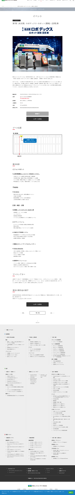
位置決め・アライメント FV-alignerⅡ (60, 442)
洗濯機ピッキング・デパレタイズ (13, 353)
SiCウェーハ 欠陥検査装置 (58, 347)
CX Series (16, 191)
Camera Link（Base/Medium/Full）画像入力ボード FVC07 (38, 456)
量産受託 (54, 400)
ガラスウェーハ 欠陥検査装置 (58, 350)
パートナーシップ (11, 472)
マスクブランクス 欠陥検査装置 (59, 354)
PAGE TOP (37, 322)
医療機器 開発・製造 (57, 402)
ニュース (48, 470)
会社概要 (18, 489)
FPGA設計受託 (56, 398)
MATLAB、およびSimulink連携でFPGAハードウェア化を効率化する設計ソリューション (61, 397)
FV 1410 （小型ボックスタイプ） (36, 442)
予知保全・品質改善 (33, 337)
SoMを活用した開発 (57, 422)
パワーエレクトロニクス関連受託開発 (60, 430)
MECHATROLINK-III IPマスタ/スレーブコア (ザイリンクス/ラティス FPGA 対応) (33, 381)
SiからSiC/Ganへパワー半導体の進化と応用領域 (61, 417)
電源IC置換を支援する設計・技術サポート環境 (61, 420)
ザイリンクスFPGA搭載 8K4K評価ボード (14, 389)
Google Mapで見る (25, 98)
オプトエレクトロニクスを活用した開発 (60, 427)
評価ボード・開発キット (10, 371)
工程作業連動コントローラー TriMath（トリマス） (15, 345)
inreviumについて (11, 468)
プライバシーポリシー (32, 489)
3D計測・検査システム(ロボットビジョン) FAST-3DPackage (61, 451)
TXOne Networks (18, 248)
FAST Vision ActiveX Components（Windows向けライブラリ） (15, 456)
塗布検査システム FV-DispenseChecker (60, 458)
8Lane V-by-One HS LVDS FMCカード (14, 382)
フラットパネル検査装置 (57, 341)
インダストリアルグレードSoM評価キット (15, 391)
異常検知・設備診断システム (35, 341)
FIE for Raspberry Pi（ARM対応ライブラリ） (15, 454)
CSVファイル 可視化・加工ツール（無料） (38, 345)
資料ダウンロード (62, 470)
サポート (61, 468)
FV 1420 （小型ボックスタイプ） (36, 443)
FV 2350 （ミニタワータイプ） (36, 447)
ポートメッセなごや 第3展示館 (25, 96)
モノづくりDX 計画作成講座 (35, 349)
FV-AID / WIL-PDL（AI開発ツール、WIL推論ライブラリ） (15, 452)
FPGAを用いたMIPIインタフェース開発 (60, 380)
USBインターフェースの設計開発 (59, 411)
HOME (3, 6)
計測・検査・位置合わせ (56, 437)
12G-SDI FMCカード (11, 379)
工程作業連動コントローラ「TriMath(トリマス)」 (26, 173)
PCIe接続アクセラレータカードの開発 (60, 382)
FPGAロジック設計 (56, 379)
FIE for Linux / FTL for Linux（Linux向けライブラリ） (15, 444)
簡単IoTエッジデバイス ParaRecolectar (37, 356)
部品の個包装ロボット (11, 349)
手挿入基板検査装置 (57, 361)
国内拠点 (51, 489)
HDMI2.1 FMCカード (11, 376)
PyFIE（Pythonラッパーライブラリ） (14, 449)
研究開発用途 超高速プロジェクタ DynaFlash (15, 395)
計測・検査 (54, 337)
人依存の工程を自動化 (10, 337)
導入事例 (29, 468)
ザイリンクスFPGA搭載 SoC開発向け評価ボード (15, 387)
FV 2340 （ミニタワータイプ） (36, 445)
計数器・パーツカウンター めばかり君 (23, 210)
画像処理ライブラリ (10, 437)
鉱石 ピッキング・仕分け (12, 356)
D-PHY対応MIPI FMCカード (12, 377)
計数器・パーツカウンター (58, 362)
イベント (14, 6)
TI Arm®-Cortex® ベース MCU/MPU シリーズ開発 (61, 377)
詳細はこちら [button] (4, 493)
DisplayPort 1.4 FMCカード (12, 381)
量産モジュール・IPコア (33, 371)
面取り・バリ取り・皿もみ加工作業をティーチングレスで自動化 (15, 342)
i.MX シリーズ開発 (56, 388)
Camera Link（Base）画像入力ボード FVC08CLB (37, 453)
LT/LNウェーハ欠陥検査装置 (58, 349)
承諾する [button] (71, 492)
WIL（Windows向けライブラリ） (13, 442)
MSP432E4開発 (56, 390)
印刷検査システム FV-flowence (59, 446)
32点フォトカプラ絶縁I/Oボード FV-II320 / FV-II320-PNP (38, 459)
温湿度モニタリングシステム (58, 364)
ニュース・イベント (8, 6)
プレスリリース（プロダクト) (42, 489)
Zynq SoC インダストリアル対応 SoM (44, 376)
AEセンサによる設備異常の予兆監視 (37, 354)
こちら (20, 298)
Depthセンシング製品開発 (58, 425)
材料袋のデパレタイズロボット (13, 347)
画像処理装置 (31, 437)
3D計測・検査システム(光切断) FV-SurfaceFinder (59, 454)
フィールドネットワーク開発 (58, 414)
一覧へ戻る (37, 312)
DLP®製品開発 (56, 428)
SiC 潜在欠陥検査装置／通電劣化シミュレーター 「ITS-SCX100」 (61, 356)
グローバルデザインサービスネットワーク (15, 470)
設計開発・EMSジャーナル (33, 470)
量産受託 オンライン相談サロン (59, 405)
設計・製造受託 (55, 371)
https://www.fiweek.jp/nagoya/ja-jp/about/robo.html (29, 107)
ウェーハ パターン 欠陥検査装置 (59, 352)
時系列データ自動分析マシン (35, 343)
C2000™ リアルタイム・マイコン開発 (60, 391)
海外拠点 (56, 489)
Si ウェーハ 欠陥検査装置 (58, 345)
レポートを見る (37, 119)
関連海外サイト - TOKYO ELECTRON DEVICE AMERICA (37, 478)
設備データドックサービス (35, 350)
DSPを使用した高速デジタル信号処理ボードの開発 (61, 385)
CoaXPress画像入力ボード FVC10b (36, 451)
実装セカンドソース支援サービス (59, 407)
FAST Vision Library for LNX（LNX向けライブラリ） (15, 447)
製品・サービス (10, 329)
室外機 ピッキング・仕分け (12, 354)
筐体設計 (54, 423)
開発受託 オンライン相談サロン (59, 403)
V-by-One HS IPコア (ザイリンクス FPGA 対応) (33, 376)
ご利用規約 (24, 489)
